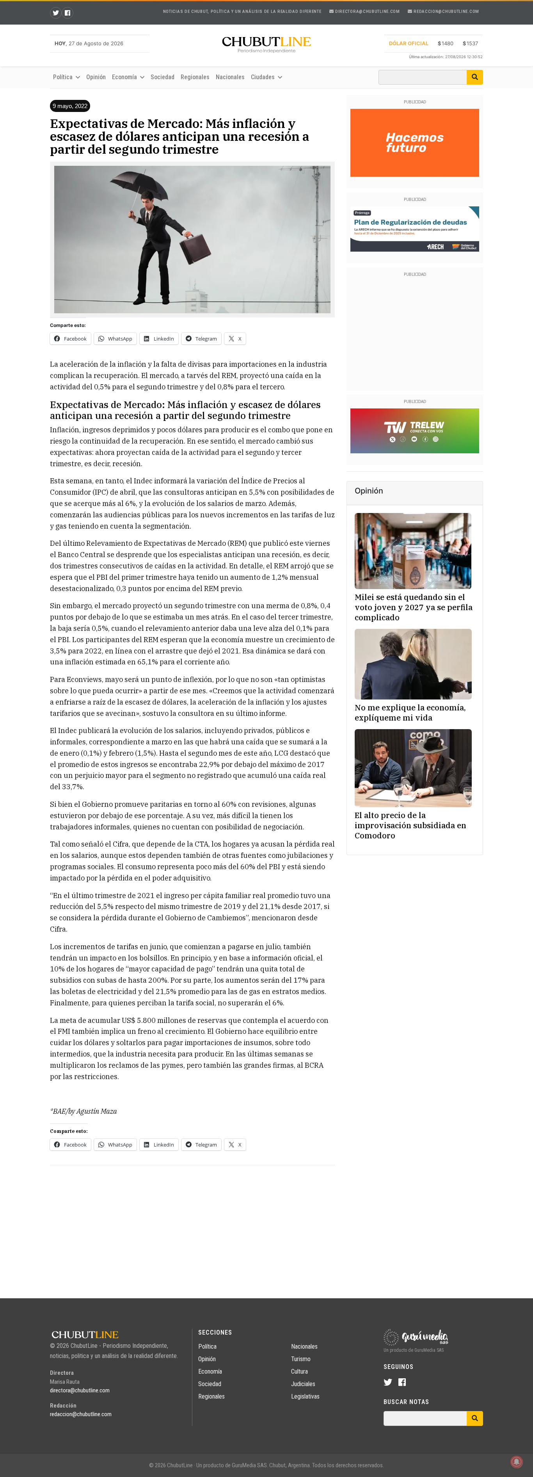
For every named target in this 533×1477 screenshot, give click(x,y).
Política (207, 1346)
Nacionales (230, 77)
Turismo (301, 1359)
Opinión (96, 77)
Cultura (299, 1371)
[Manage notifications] (516, 1462)
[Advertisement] (192, 1226)
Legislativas (305, 1396)
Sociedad (162, 77)
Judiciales (303, 1384)
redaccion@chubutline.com (445, 11)
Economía (210, 1371)
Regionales (195, 77)
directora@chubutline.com (367, 11)
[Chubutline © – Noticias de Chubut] (266, 46)
